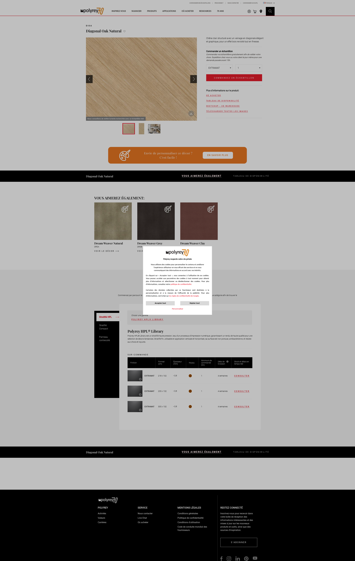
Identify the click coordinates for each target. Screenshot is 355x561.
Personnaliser (177, 309)
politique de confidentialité (181, 284)
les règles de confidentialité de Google (184, 296)
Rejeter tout (195, 303)
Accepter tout (160, 303)
